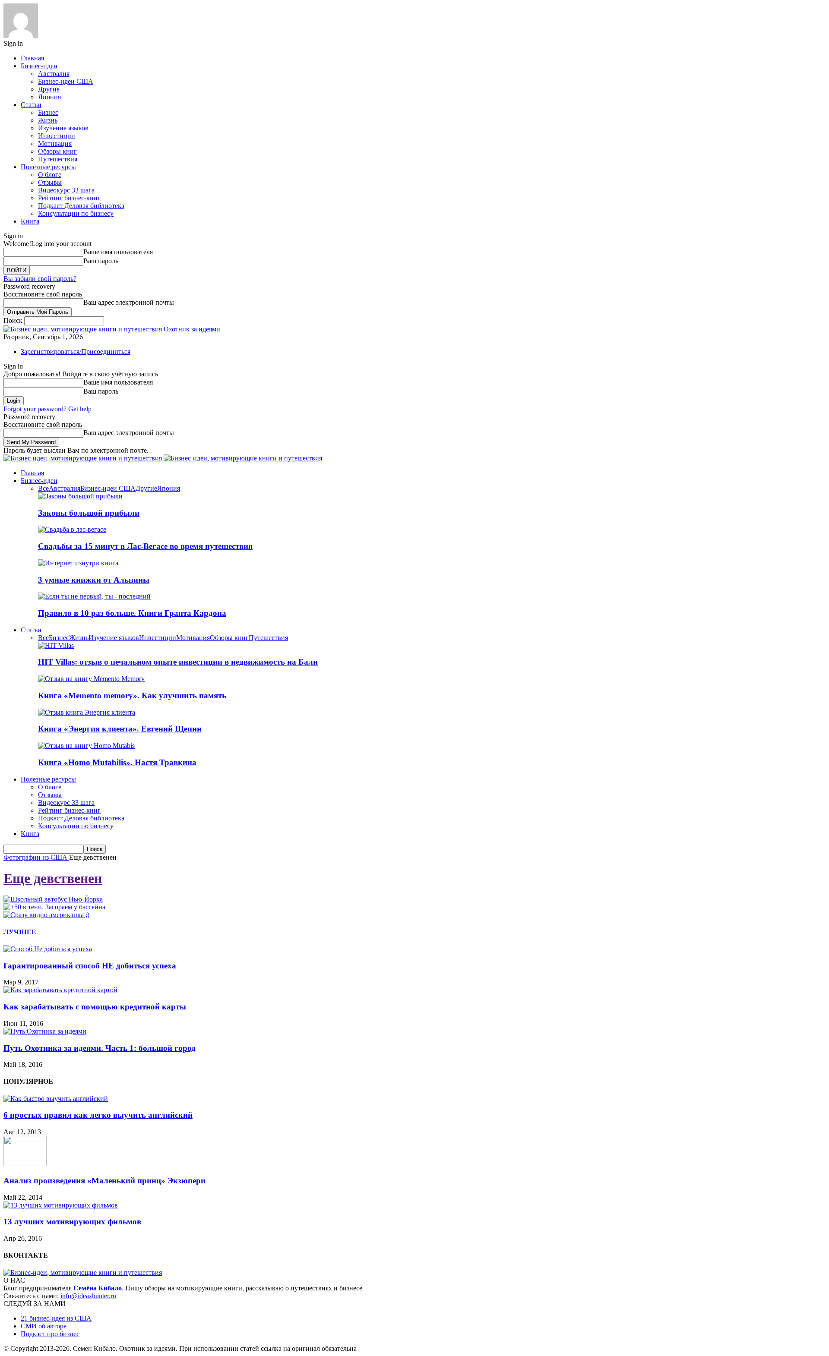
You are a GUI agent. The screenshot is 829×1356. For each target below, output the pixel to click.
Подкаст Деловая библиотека (81, 205)
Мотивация (55, 143)
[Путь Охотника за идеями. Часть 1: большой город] (44, 1031)
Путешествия (57, 159)
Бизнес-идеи (39, 65)
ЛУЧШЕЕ (19, 932)
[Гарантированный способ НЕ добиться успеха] (47, 948)
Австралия (54, 73)
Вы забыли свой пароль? (39, 278)
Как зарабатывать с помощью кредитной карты (94, 1006)
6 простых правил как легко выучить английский (98, 1114)
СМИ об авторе (43, 1326)
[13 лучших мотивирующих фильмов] (60, 1205)
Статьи (31, 104)
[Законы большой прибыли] (80, 496)
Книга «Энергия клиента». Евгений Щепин (120, 728)
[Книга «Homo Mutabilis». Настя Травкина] (86, 745)
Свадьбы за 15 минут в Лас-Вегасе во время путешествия (145, 546)
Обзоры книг (57, 151)
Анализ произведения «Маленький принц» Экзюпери (104, 1180)
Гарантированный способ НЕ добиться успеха (89, 965)
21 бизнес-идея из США (56, 1318)
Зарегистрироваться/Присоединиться (75, 351)
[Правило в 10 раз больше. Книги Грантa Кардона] (94, 596)
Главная (32, 58)
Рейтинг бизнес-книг (69, 198)
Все (43, 488)
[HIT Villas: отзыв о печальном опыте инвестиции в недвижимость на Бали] (56, 645)
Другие (49, 89)
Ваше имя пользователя (118, 251)
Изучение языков (63, 128)
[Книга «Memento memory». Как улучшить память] (91, 678)
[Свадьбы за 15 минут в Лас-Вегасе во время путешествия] (72, 529)
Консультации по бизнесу (76, 213)
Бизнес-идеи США (65, 81)
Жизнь (47, 120)
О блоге (49, 174)
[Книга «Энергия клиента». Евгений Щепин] (86, 712)
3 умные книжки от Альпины (93, 579)
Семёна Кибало (97, 1288)
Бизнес (48, 112)
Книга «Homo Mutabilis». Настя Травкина (117, 762)
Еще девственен (52, 878)
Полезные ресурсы (48, 166)
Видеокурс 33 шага (66, 190)
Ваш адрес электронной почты (128, 302)
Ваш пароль (100, 261)
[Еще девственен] (53, 899)
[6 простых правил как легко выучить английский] (55, 1098)
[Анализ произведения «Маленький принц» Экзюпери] (25, 1163)
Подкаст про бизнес (50, 1333)
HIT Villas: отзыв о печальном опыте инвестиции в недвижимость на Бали (178, 661)
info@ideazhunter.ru (88, 1295)
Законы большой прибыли (88, 512)
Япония (49, 97)
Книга (30, 221)
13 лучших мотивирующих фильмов (72, 1221)
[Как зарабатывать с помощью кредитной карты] (60, 989)
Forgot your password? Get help (47, 409)
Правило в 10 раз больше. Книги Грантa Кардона (132, 613)
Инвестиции (56, 135)
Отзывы (50, 182)
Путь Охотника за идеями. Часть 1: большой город (99, 1048)
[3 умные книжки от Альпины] (78, 563)
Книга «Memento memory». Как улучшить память (132, 695)
